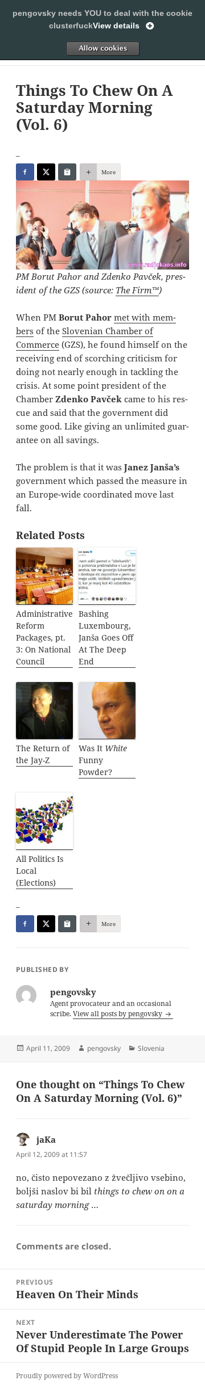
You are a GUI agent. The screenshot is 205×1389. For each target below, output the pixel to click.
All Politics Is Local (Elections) (39, 870)
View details (116, 25)
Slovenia (151, 1048)
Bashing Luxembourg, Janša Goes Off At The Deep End (106, 637)
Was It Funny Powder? (103, 760)
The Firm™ (137, 290)
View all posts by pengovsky (118, 1013)
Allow (103, 48)
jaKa (46, 1139)
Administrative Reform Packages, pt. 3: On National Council (44, 637)
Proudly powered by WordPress (67, 1375)
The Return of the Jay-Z (42, 754)
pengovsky (104, 1048)
